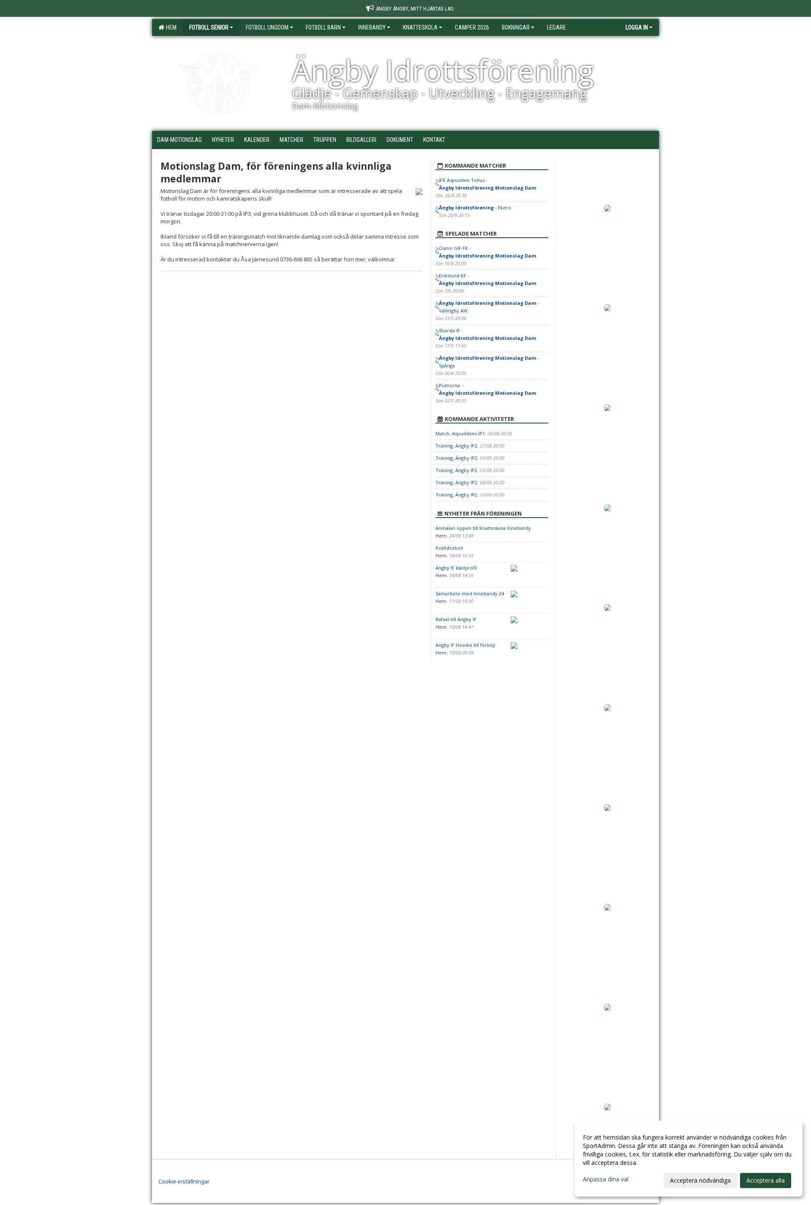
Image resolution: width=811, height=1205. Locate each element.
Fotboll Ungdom (267, 27)
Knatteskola (420, 27)
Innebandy (372, 27)
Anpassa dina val (606, 1179)
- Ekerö (475, 207)
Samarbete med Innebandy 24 (469, 593)
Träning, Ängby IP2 (456, 445)
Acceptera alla (765, 1180)
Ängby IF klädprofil (456, 568)
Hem (170, 27)
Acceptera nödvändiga (700, 1180)
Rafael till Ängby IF (455, 619)
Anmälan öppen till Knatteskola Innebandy (483, 528)
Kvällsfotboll (449, 548)
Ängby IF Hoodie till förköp (465, 645)
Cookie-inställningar (184, 1181)
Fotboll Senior (209, 27)
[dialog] (688, 1159)
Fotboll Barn (323, 27)
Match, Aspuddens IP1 (460, 433)
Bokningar (516, 27)
